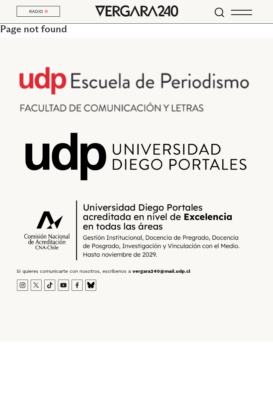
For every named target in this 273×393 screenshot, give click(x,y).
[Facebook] (77, 284)
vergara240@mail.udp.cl (161, 271)
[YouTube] (63, 284)
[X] (36, 284)
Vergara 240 (136, 11)
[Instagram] (22, 284)
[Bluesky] (91, 284)
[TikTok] (50, 284)
